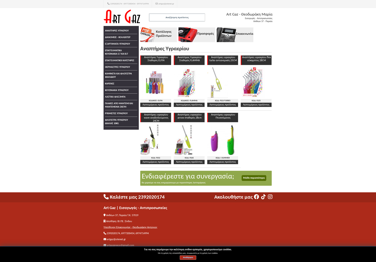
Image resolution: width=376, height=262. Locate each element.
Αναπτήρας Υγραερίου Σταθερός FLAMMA (190, 59)
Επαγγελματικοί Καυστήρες (119, 60)
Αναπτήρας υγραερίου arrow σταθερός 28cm (190, 116)
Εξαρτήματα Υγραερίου (117, 44)
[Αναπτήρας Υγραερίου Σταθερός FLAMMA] (187, 97)
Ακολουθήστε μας (234, 197)
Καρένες (109, 84)
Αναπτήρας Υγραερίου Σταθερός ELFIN (156, 59)
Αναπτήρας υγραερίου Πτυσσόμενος (223, 116)
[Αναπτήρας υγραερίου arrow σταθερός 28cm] (185, 154)
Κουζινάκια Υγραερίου (117, 90)
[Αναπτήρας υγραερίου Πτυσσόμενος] (222, 154)
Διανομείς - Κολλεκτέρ (117, 37)
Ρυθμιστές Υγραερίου (116, 113)
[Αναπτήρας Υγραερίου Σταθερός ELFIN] (155, 97)
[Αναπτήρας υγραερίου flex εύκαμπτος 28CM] (253, 97)
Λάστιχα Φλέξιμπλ (115, 97)
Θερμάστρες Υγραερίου (117, 67)
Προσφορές (205, 34)
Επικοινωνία (244, 34)
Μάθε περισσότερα (254, 178)
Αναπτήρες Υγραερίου (117, 31)
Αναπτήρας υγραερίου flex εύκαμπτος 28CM (256, 59)
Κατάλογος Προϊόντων (164, 34)
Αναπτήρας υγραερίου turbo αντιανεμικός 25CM (223, 59)
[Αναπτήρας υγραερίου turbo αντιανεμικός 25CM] (217, 97)
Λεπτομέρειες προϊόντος (155, 104)
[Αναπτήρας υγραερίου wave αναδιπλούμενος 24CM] (150, 154)
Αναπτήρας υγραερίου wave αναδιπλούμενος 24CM (156, 117)
